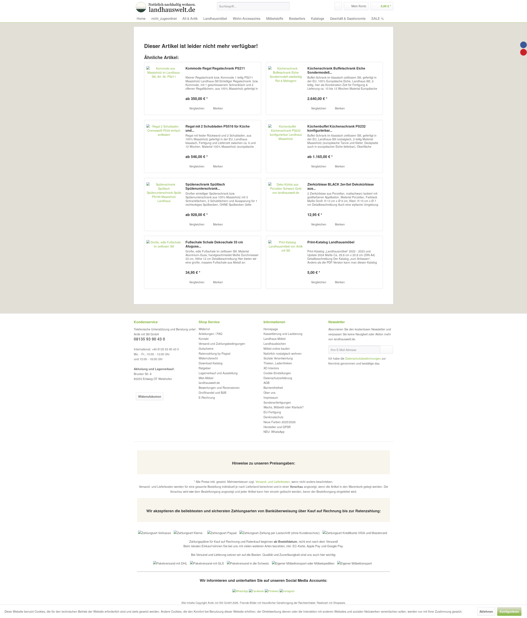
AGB (266, 383)
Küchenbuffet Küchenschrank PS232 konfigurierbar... (336, 128)
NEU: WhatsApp (274, 432)
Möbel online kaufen (277, 348)
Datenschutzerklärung (278, 378)
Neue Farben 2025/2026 (280, 422)
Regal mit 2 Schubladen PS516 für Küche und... (217, 128)
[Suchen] (286, 6)
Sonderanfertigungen (277, 402)
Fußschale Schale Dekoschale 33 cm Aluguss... (214, 244)
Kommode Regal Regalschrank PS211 (215, 68)
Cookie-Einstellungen (277, 373)
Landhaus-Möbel (275, 339)
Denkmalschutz (273, 417)
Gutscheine (206, 348)
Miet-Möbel (206, 378)
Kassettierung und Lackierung (283, 334)
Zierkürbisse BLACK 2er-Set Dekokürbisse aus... (340, 186)
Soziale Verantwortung (278, 358)
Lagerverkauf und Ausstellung (218, 373)
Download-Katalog (211, 363)
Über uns (269, 392)
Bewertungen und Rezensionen (219, 388)
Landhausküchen (275, 344)
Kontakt (204, 339)
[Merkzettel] (338, 6)
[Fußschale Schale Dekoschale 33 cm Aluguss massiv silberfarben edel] (163, 262)
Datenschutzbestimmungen (363, 358)
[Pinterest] (523, 52)
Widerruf (204, 329)
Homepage (271, 329)
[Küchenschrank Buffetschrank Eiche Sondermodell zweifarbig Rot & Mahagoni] (285, 88)
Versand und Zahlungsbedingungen (222, 344)
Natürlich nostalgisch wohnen (283, 353)
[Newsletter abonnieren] (386, 350)
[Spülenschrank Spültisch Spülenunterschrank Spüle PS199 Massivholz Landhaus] (163, 204)
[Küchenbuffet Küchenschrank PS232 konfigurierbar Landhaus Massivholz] (285, 146)
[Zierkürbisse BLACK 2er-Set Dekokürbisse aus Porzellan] (285, 204)
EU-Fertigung (272, 412)
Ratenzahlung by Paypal (214, 353)
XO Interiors (271, 368)
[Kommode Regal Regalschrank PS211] (163, 88)
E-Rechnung (207, 397)
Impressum (271, 397)
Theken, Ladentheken (278, 363)
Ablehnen (486, 611)
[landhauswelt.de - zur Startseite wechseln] (167, 7)
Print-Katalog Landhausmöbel (330, 242)
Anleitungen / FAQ (210, 334)
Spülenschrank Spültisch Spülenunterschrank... (205, 186)
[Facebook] (523, 45)
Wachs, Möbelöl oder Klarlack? (284, 407)
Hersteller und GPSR (277, 427)
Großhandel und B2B (212, 392)
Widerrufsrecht (208, 358)
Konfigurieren (509, 611)
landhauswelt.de (209, 383)
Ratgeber (205, 368)
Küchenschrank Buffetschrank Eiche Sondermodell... (336, 70)
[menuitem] (253, 6)
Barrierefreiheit (273, 388)
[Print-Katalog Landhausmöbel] (285, 262)
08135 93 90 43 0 (149, 339)
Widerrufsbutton (149, 396)
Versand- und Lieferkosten (272, 482)
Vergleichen (196, 108)
